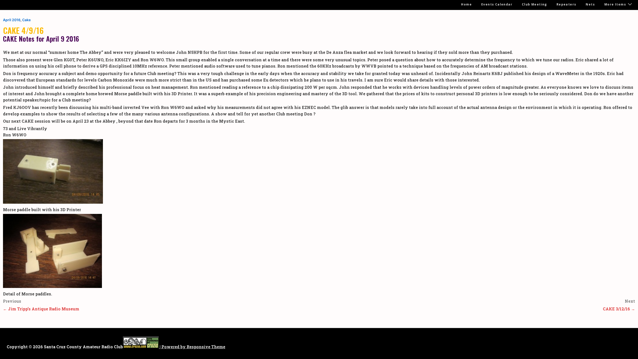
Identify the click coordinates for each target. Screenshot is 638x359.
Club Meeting (534, 4)
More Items (615, 4)
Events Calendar (496, 4)
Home (466, 4)
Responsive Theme (206, 346)
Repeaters (566, 4)
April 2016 (11, 20)
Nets (590, 4)
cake (26, 20)
